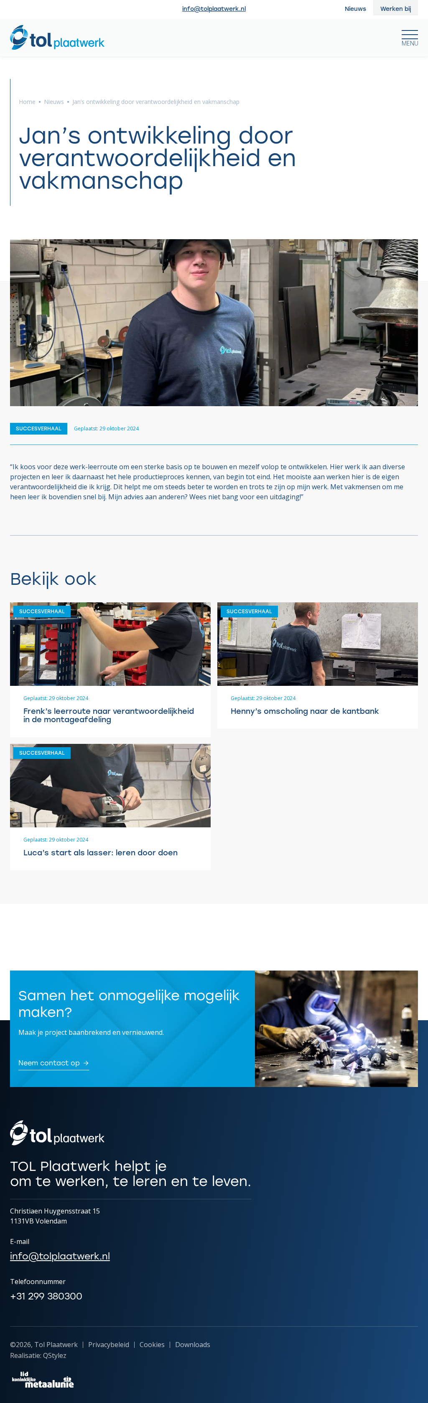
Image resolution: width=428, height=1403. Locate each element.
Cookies (152, 1344)
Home (27, 102)
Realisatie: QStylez (38, 1355)
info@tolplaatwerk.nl (214, 9)
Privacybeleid (108, 1344)
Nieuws (54, 102)
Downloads (192, 1344)
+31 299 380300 (46, 1296)
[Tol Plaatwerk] (57, 37)
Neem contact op (49, 1064)
